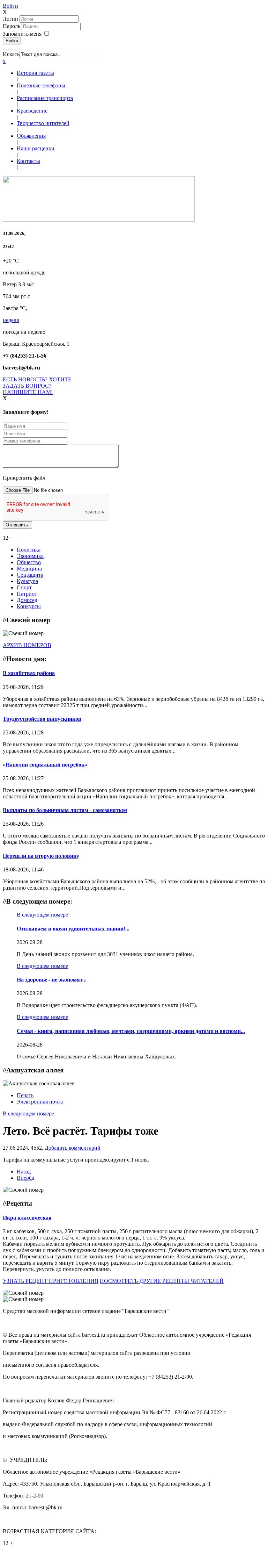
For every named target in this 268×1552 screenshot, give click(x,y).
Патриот (27, 594)
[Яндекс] (17, 47)
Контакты (28, 161)
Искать (11, 54)
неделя (11, 320)
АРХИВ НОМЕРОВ (27, 645)
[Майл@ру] (9, 47)
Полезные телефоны (41, 85)
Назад (24, 1171)
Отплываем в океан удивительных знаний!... (73, 929)
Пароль (12, 26)
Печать (25, 1095)
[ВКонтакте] (14, 47)
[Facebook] (3, 47)
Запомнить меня (22, 34)
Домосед (27, 600)
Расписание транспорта (45, 98)
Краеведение (32, 111)
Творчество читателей (43, 123)
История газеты (35, 73)
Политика (28, 550)
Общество (29, 562)
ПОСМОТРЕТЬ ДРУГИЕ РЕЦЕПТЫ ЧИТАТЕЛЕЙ (162, 1281)
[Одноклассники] (12, 47)
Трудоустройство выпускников (42, 719)
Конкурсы (29, 606)
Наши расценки (35, 148)
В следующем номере (42, 915)
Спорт (24, 587)
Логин (10, 19)
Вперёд (25, 1178)
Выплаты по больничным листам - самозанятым (65, 810)
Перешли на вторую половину (41, 856)
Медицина (29, 569)
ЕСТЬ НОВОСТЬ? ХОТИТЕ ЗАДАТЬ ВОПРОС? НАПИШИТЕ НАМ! (37, 385)
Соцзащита (30, 575)
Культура (27, 581)
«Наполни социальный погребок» (45, 765)
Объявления (31, 136)
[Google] (6, 47)
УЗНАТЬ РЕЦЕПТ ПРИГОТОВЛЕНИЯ (50, 1281)
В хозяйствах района (29, 673)
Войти (10, 6)
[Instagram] (20, 47)
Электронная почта (40, 1102)
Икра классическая (27, 1218)
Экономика (30, 556)
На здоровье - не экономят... (52, 980)
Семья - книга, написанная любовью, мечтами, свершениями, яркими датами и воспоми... (131, 1031)
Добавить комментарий (72, 1148)
